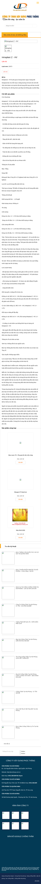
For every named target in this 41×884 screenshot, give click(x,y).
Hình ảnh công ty (20, 805)
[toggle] (38, 2)
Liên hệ (5, 72)
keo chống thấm (10, 878)
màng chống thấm (31, 876)
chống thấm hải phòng (20, 878)
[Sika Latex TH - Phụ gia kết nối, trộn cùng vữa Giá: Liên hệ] (20, 452)
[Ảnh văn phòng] (5, 815)
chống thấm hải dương (23, 869)
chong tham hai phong (20, 876)
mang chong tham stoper (8, 876)
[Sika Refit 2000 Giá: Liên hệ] (20, 527)
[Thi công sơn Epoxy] (15, 826)
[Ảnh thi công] (5, 826)
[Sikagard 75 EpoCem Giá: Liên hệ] (20, 489)
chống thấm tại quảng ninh (7, 867)
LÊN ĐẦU (37, 881)
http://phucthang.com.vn (13, 772)
